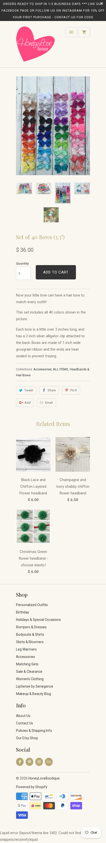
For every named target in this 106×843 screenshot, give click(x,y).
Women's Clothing (30, 679)
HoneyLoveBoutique (44, 778)
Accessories (43, 369)
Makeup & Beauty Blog (33, 694)
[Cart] (84, 32)
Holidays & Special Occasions (38, 620)
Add (27, 402)
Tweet (28, 390)
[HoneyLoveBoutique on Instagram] (39, 762)
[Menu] (71, 32)
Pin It (73, 390)
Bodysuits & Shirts (30, 634)
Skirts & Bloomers (30, 642)
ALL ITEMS (60, 369)
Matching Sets (27, 664)
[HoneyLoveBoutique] (35, 46)
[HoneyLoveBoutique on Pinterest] (29, 762)
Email (49, 402)
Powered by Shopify (31, 787)
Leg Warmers (26, 649)
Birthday (22, 612)
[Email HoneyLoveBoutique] (49, 762)
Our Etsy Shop (27, 738)
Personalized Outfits (32, 605)
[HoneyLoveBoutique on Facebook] (20, 762)
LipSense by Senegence (34, 686)
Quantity (22, 263)
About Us (23, 716)
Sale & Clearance (29, 672)
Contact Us (24, 723)
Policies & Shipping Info (34, 731)
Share (52, 390)
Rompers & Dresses (31, 627)
